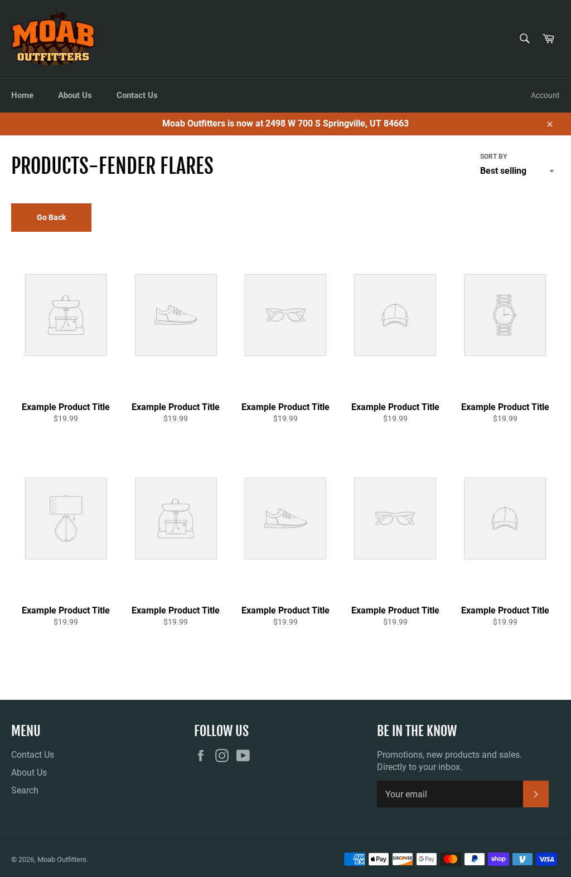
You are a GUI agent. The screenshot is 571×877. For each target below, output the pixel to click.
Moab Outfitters (61, 859)
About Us (75, 95)
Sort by (493, 156)
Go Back (51, 217)
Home (22, 95)
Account (545, 95)
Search (24, 790)
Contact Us (137, 95)
